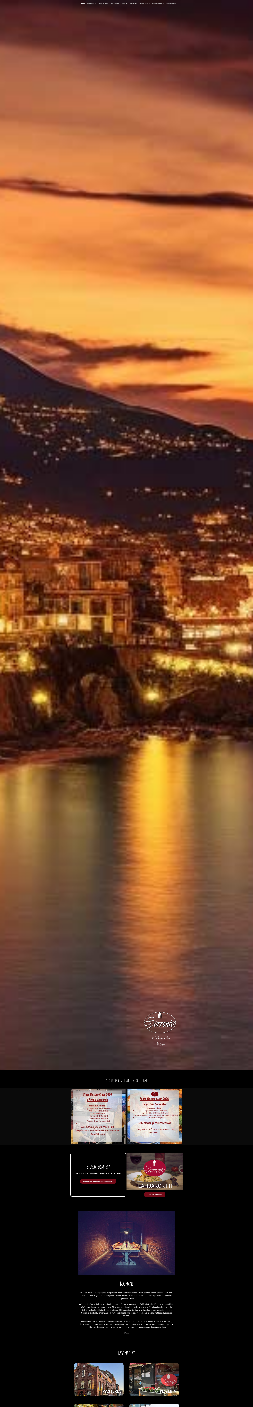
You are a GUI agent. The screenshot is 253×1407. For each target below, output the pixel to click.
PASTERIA (112, 1391)
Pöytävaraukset (157, 4)
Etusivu (83, 4)
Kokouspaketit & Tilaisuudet (119, 4)
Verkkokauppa (103, 4)
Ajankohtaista (171, 4)
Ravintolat (90, 4)
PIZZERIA (168, 1391)
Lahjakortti (133, 4)
